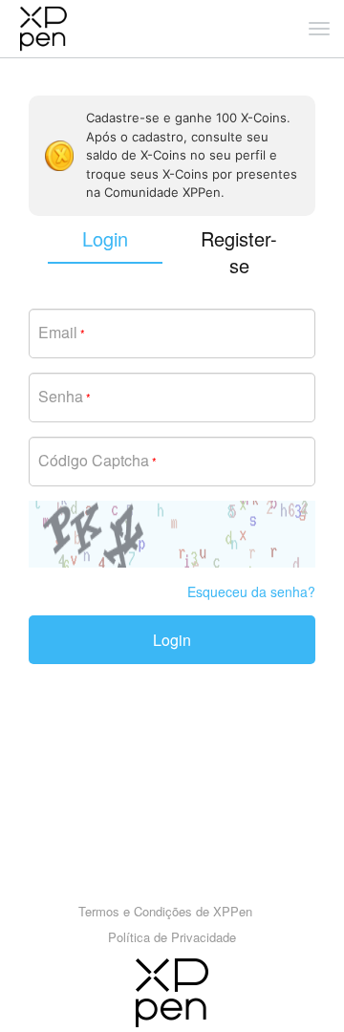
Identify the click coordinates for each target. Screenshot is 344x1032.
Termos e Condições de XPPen (165, 911)
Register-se (239, 252)
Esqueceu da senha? (251, 591)
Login (172, 640)
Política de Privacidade (172, 937)
